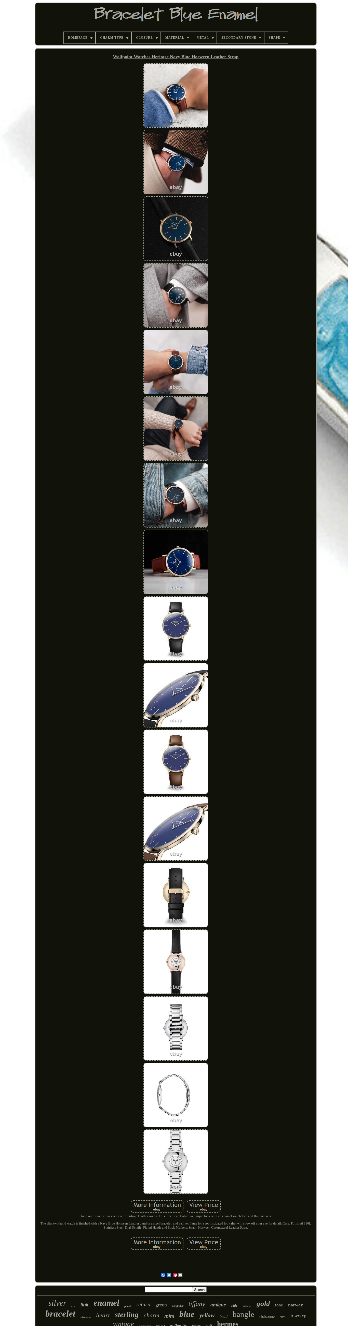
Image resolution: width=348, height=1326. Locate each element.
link (84, 1304)
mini (169, 1316)
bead (223, 1316)
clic (73, 1306)
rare (282, 1317)
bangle (243, 1314)
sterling (127, 1314)
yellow (207, 1315)
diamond (86, 1317)
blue (186, 1314)
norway (295, 1304)
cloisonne (267, 1316)
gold (263, 1303)
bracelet (60, 1314)
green (161, 1304)
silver (57, 1302)
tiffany (197, 1303)
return (143, 1304)
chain (247, 1305)
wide (234, 1305)
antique (218, 1304)
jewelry (298, 1316)
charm (151, 1315)
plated (127, 1306)
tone (279, 1305)
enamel (106, 1302)
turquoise (177, 1305)
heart (103, 1315)
